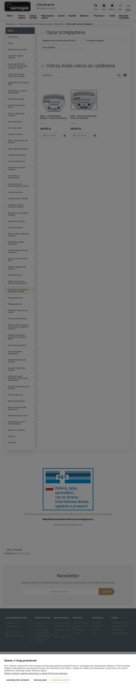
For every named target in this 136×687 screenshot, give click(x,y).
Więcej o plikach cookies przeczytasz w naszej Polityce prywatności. (36, 673)
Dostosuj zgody (40, 680)
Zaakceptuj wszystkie (60, 680)
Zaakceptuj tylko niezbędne (17, 680)
